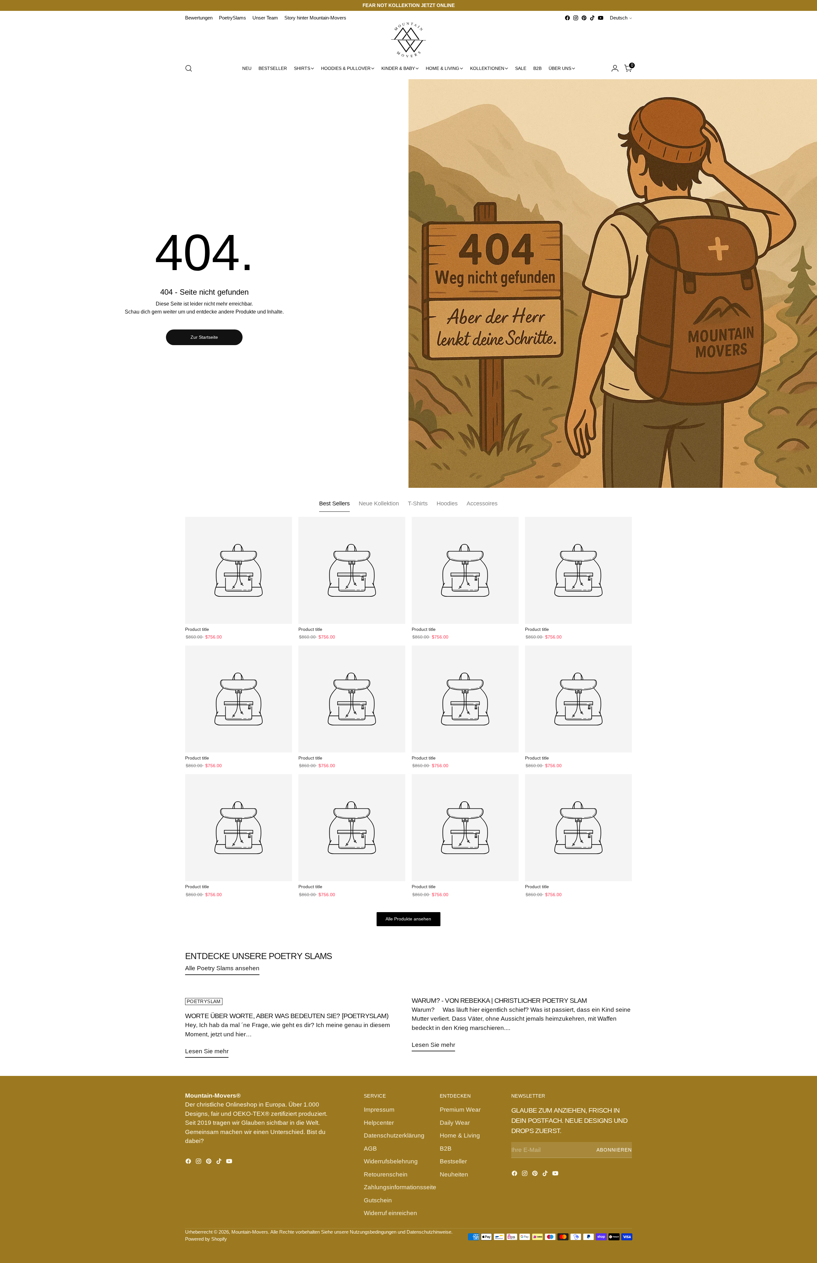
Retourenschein (386, 1174)
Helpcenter (379, 1122)
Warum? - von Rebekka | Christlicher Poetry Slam (499, 1000)
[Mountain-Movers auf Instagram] (576, 18)
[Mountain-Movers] (408, 39)
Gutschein (378, 1200)
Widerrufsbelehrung (391, 1161)
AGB (370, 1148)
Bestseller (453, 1161)
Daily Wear (455, 1122)
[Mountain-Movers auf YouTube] (600, 18)
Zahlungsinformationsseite (400, 1187)
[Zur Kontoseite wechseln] (615, 68)
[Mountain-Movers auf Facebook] (567, 18)
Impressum (379, 1109)
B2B (446, 1148)
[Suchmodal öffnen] (188, 68)
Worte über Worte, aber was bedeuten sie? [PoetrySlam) (287, 1015)
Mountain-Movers (249, 1232)
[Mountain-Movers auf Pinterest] (584, 18)
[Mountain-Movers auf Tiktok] (592, 18)
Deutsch (618, 17)
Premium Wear (460, 1109)
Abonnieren (614, 1150)
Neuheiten (454, 1174)
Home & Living (460, 1135)
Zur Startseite (204, 337)
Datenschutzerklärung (394, 1135)
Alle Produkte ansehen (408, 919)
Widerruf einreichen (390, 1213)
